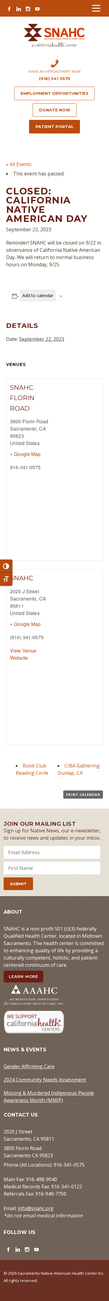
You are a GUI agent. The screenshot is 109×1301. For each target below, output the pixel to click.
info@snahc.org (36, 1208)
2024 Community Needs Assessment (45, 1079)
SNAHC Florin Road (22, 398)
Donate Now (54, 109)
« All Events (18, 164)
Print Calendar (83, 794)
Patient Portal (54, 126)
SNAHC (21, 578)
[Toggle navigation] (96, 8)
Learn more (23, 976)
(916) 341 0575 (54, 78)
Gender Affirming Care (29, 1066)
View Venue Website (23, 654)
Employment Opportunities (54, 93)
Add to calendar (37, 295)
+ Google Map (25, 453)
